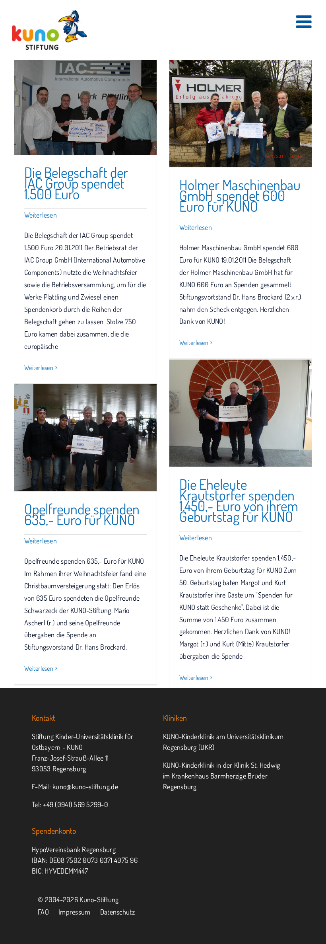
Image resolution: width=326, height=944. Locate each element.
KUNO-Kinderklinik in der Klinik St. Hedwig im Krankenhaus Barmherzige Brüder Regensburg (221, 776)
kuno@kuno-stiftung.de (85, 786)
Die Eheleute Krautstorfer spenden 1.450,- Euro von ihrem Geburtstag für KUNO (238, 500)
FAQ (43, 911)
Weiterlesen (40, 214)
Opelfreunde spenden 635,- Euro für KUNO (82, 514)
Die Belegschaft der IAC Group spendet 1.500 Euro (76, 183)
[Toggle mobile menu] (305, 22)
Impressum (74, 911)
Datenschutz (117, 911)
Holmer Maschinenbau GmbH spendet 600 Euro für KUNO (240, 195)
